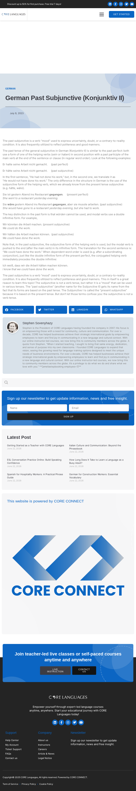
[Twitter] (126, 4)
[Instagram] (121, 4)
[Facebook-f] (115, 4)
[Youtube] (132, 4)
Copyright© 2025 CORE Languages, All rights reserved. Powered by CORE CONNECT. (45, 777)
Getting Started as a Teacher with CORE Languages (35, 445)
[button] (101, 14)
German (10, 88)
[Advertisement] (68, 47)
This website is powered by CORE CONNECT (45, 501)
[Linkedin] (110, 4)
